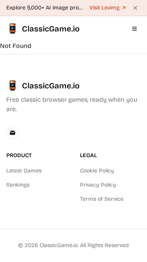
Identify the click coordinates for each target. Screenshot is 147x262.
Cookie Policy (97, 170)
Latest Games (24, 170)
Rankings (17, 184)
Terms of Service (101, 199)
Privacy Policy (98, 184)
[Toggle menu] (134, 28)
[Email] (12, 132)
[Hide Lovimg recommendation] (135, 7)
